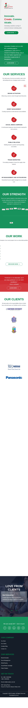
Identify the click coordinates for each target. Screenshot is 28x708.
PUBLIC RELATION (14, 142)
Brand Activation (5, 657)
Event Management (5, 660)
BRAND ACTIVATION (14, 93)
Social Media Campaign (6, 665)
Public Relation (4, 668)
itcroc (17, 695)
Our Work (3, 641)
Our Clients (3, 643)
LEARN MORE (10, 32)
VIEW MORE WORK (13, 264)
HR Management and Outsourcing (14, 177)
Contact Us (3, 648)
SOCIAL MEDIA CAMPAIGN (14, 124)
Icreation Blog (4, 646)
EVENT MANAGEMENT (14, 109)
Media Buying (4, 663)
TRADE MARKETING (14, 160)
